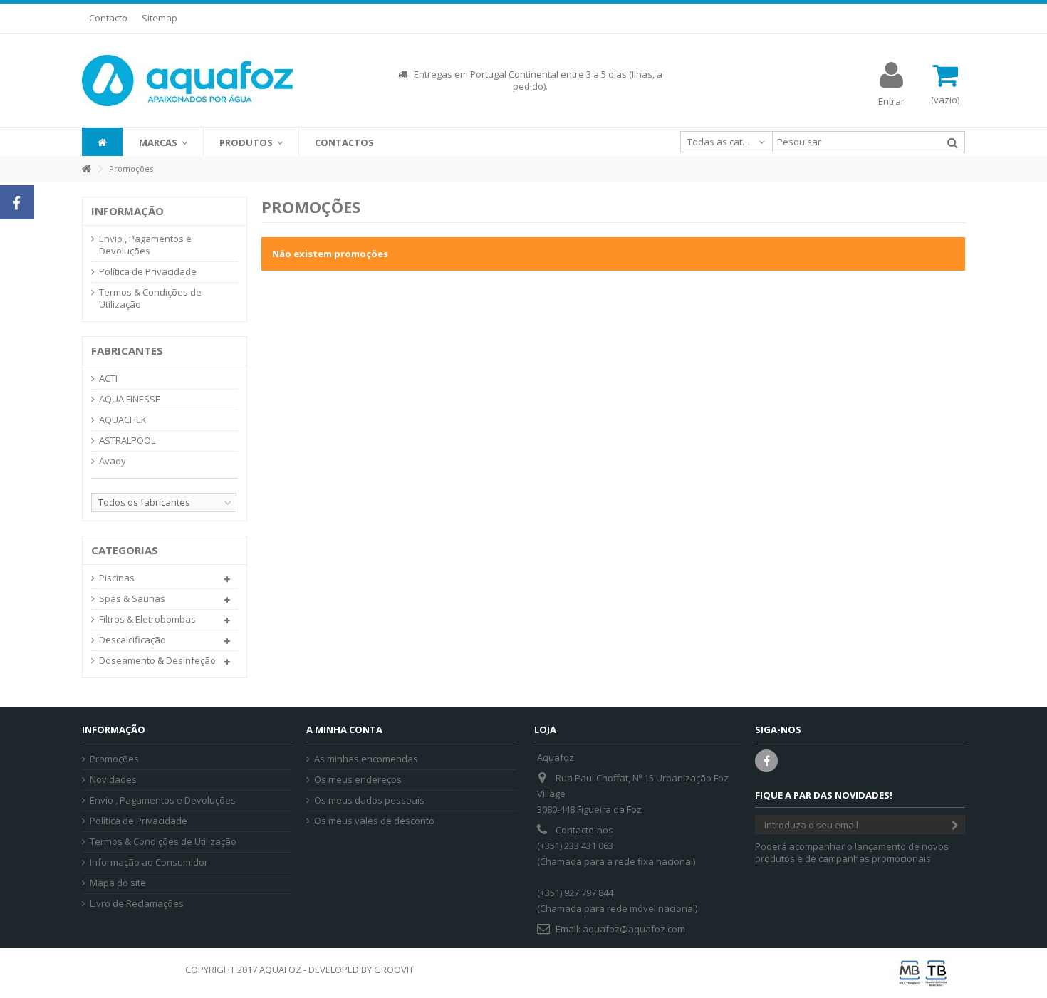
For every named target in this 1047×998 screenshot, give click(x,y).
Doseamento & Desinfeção (157, 661)
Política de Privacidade (148, 272)
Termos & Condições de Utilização (150, 298)
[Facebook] (766, 760)
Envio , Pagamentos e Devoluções (145, 245)
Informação (127, 211)
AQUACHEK (123, 420)
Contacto (108, 17)
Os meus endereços (358, 780)
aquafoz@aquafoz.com (634, 928)
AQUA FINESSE (129, 399)
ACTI (108, 379)
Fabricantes (127, 350)
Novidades (113, 780)
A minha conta (344, 729)
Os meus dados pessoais (369, 800)
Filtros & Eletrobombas (147, 619)
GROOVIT (394, 969)
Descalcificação (132, 640)
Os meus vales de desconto (374, 821)
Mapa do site (118, 883)
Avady (112, 461)
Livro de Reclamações (137, 904)
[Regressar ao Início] (86, 169)
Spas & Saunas (132, 599)
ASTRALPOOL (127, 441)
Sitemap (159, 17)
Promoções (114, 759)
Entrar (891, 100)
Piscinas (117, 578)
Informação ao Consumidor (149, 862)
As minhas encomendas (366, 759)
